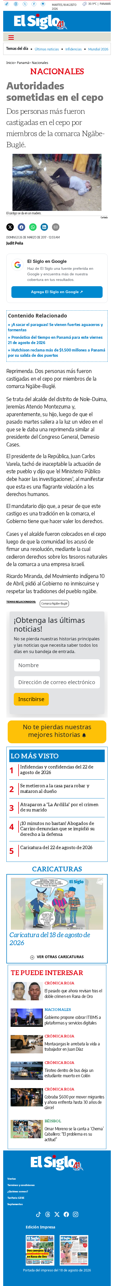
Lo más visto (35, 756)
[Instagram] (45, 4)
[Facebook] (36, 4)
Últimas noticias (47, 49)
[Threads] (18, 4)
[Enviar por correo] (55, 227)
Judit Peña (14, 243)
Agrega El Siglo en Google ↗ (57, 292)
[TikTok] (9, 4)
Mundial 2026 (98, 49)
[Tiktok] (38, 1214)
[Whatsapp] (33, 227)
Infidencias (73, 49)
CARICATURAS (57, 869)
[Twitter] (10, 227)
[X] (27, 4)
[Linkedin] (44, 227)
